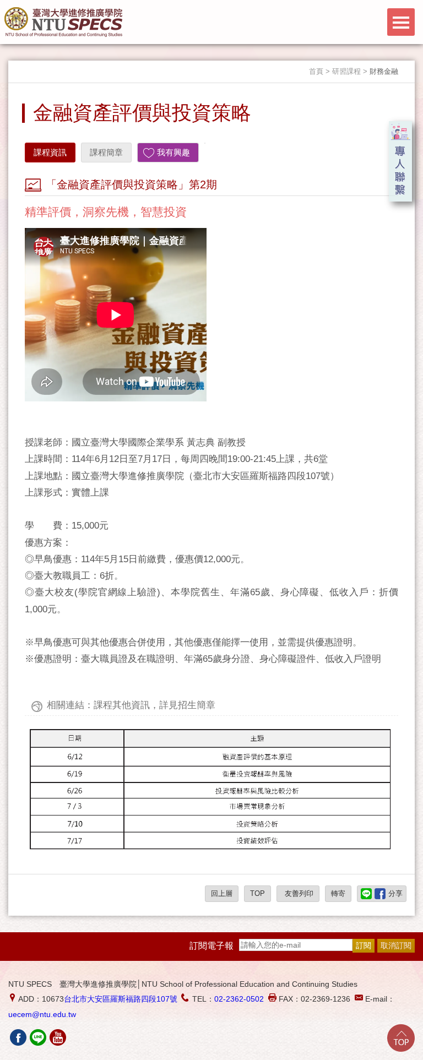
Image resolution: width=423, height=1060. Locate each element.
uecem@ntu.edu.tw (42, 1014)
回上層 (221, 893)
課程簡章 (106, 152)
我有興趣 (173, 152)
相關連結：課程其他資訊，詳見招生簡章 (131, 705)
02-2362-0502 (239, 998)
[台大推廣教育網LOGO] (63, 22)
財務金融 (384, 71)
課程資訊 (50, 152)
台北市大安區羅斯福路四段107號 (120, 998)
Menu (401, 22)
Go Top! (401, 1038)
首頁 (316, 71)
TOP (257, 893)
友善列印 (298, 893)
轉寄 (338, 893)
